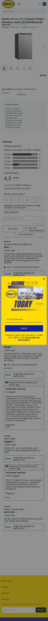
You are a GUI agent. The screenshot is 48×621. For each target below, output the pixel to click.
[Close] (44, 279)
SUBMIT (24, 328)
